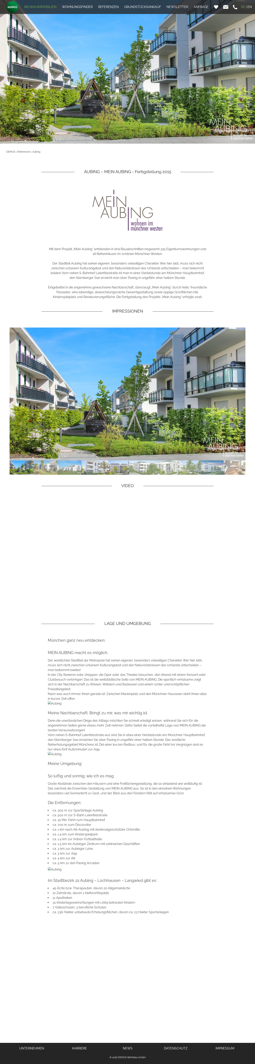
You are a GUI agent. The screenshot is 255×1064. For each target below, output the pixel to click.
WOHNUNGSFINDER (77, 7)
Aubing (36, 151)
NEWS (127, 1048)
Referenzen (23, 151)
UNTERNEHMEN (31, 1048)
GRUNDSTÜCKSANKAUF (142, 7)
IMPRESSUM (225, 1048)
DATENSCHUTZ (175, 1048)
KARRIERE (79, 1048)
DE (243, 7)
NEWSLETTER (177, 7)
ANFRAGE (201, 7)
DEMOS (10, 151)
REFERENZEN (108, 7)
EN (249, 7)
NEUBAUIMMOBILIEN (40, 7)
